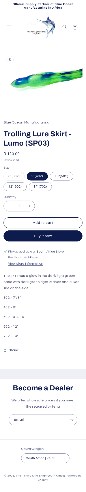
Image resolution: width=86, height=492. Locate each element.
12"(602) (15, 186)
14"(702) (40, 186)
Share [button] (13, 350)
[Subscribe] (72, 419)
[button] (9, 27)
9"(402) (37, 176)
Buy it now (43, 236)
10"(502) (61, 176)
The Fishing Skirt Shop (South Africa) (40, 476)
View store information (25, 263)
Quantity (10, 197)
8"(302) (16, 177)
